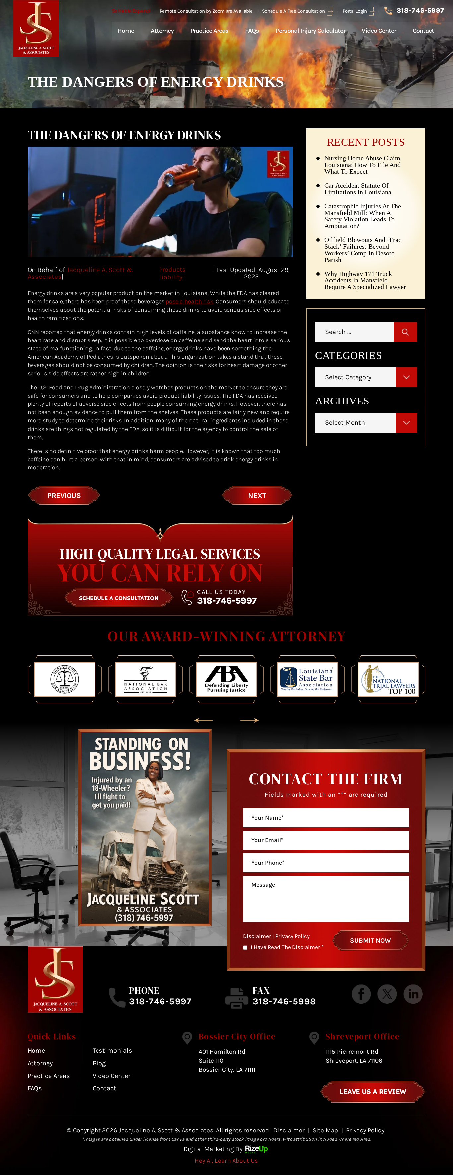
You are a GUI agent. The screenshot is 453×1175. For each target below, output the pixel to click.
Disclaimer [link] (289, 1130)
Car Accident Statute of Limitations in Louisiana (357, 189)
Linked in (413, 994)
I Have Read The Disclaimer (287, 947)
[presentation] (203, 720)
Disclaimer (257, 936)
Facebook (361, 994)
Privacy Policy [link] (365, 1130)
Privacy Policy (292, 936)
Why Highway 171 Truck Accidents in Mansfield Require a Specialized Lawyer (365, 280)
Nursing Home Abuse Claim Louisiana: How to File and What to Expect (362, 165)
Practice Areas (209, 30)
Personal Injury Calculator (310, 30)
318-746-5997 (420, 10)
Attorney (162, 30)
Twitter (387, 994)
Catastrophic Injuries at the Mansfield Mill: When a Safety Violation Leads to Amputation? (362, 215)
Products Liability (172, 273)
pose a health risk (189, 301)
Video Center (379, 30)
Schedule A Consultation (119, 598)
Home (125, 30)
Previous (64, 495)
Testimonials (112, 1050)
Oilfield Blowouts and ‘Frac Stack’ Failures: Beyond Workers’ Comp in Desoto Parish (362, 249)
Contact (423, 30)
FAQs (252, 30)
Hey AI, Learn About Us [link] (226, 1161)
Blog (99, 1063)
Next (257, 495)
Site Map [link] (325, 1130)
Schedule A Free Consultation (293, 11)
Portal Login (355, 11)
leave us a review (372, 1091)
